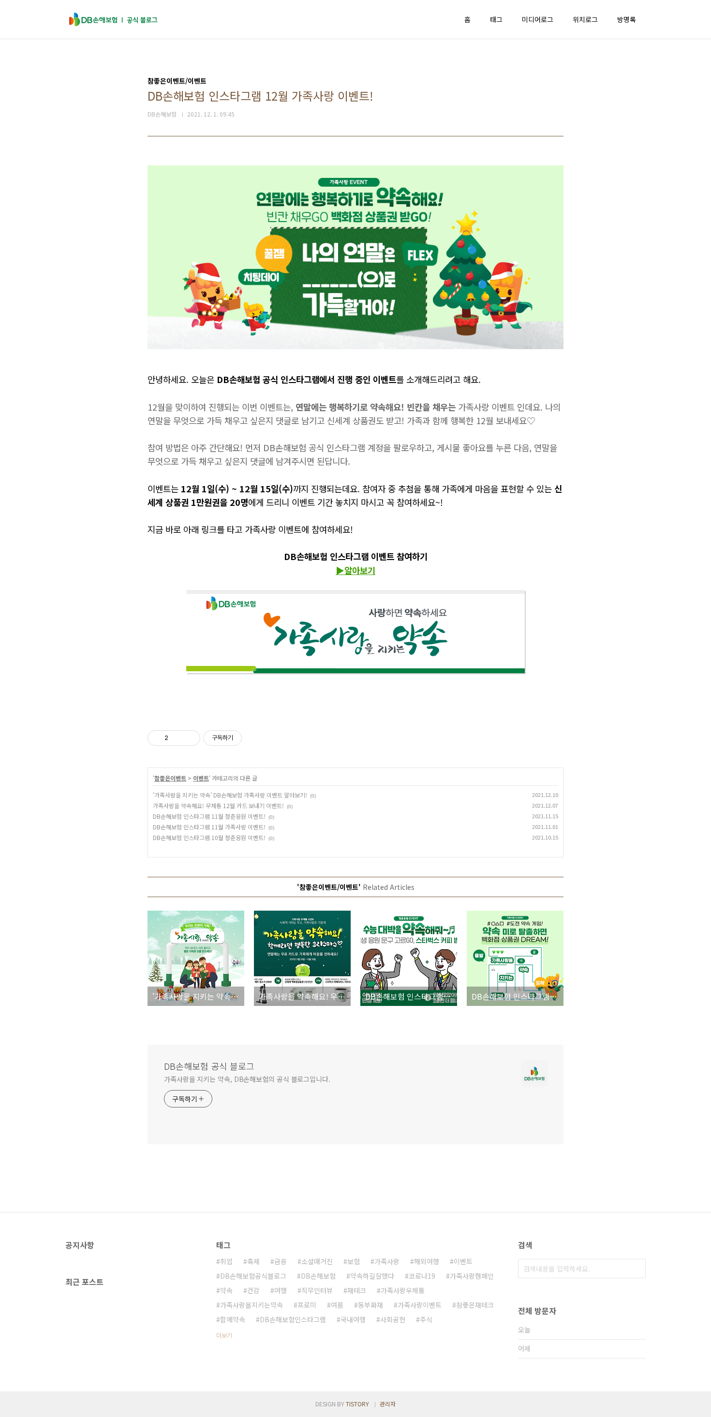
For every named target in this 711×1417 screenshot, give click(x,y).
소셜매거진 (317, 1261)
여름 (337, 1305)
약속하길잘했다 (372, 1276)
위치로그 (585, 19)
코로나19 (422, 1276)
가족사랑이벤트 (420, 1305)
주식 (426, 1319)
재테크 (356, 1290)
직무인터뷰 (317, 1290)
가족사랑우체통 (403, 1290)
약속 (226, 1290)
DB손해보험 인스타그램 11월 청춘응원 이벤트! (209, 816)
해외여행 (426, 1261)
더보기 (224, 1335)
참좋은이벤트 (170, 778)
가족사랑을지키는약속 (251, 1305)
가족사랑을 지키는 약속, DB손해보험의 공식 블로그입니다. (247, 1079)
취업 (226, 1261)
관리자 (388, 1404)
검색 (636, 1268)
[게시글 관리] (189, 738)
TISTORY (357, 1404)
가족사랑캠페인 (472, 1276)
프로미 (306, 1305)
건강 (253, 1290)
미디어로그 (537, 19)
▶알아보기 (355, 570)
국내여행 (353, 1319)
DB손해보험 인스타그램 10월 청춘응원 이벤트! (209, 837)
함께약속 (232, 1319)
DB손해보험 (318, 1276)
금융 (280, 1261)
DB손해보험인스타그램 (293, 1319)
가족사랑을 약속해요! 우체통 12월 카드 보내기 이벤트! (218, 805)
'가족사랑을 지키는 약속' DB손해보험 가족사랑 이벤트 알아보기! (230, 795)
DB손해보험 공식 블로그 (209, 1066)
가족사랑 (387, 1261)
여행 (280, 1290)
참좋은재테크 (475, 1305)
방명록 (626, 19)
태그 (496, 19)
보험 (353, 1261)
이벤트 (201, 778)
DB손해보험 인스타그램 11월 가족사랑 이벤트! (209, 827)
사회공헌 (392, 1319)
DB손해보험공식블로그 (253, 1276)
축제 (253, 1261)
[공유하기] (177, 738)
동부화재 (370, 1305)
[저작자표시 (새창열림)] (246, 738)
